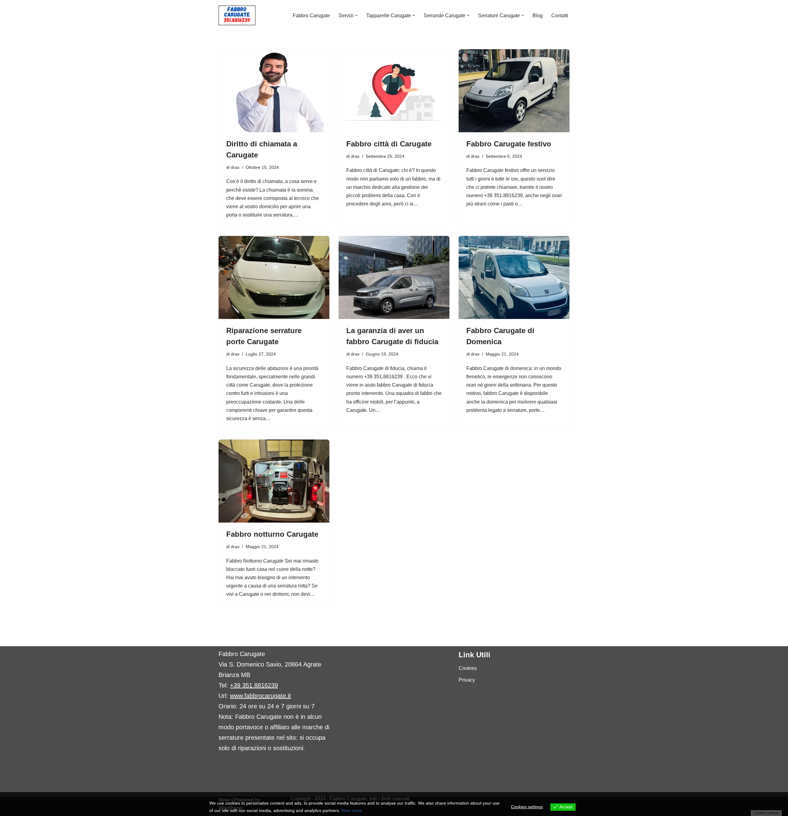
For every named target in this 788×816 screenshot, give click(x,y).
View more (351, 810)
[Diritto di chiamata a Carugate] (274, 90)
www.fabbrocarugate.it (260, 695)
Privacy (467, 680)
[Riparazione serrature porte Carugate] (274, 277)
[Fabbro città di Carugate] (394, 90)
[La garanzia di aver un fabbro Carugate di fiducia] (394, 277)
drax (235, 167)
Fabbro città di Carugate (389, 144)
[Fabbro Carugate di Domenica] (514, 277)
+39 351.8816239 (254, 685)
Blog (538, 15)
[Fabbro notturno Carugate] (274, 481)
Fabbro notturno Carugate (272, 534)
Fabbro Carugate (311, 15)
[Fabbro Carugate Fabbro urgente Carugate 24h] (237, 15)
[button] (356, 15)
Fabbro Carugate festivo (508, 144)
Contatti (559, 15)
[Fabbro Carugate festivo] (514, 90)
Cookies (468, 668)
